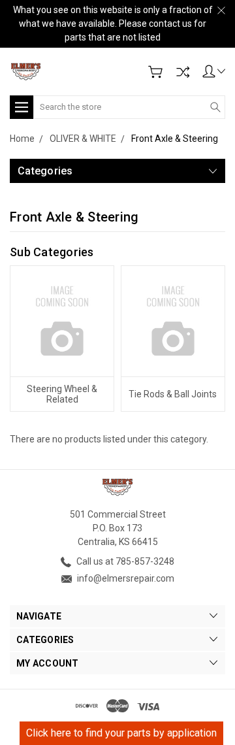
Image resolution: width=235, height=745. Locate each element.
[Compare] (183, 72)
